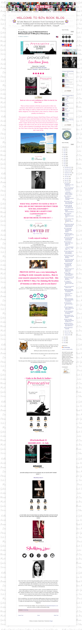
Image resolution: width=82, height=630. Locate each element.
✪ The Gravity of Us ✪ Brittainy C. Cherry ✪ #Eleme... (69, 278)
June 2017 (67, 178)
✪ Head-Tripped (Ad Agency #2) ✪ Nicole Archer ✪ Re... (69, 308)
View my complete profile (67, 349)
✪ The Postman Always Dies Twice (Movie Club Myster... (68, 243)
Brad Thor (66, 100)
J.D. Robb (66, 115)
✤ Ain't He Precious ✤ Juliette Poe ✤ (69, 287)
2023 (64, 154)
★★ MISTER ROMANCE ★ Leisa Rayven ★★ (68, 185)
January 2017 (67, 334)
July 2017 (67, 176)
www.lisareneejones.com (52, 605)
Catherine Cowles (67, 110)
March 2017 (67, 331)
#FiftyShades (36, 11)
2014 (64, 340)
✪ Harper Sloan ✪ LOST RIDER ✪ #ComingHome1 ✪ (68, 206)
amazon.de (42, 11)
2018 (64, 163)
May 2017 (67, 180)
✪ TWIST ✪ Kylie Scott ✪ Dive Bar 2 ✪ (68, 304)
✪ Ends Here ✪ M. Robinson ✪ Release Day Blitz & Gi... (69, 320)
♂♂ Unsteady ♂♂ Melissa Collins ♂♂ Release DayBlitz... (68, 193)
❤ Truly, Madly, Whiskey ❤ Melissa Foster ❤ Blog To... (68, 274)
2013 (64, 342)
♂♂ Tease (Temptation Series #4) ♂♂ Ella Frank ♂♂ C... (69, 248)
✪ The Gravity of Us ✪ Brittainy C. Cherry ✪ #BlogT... (69, 256)
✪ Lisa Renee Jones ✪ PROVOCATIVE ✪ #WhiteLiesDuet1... (69, 225)
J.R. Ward (66, 105)
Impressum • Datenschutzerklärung (59, 11)
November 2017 (68, 169)
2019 (64, 162)
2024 (64, 152)
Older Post (56, 615)
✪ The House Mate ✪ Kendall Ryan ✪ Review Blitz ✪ (68, 239)
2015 (64, 338)
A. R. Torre (66, 120)
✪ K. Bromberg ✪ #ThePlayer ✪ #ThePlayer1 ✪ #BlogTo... (68, 230)
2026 (64, 149)
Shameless (35, 69)
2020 (64, 160)
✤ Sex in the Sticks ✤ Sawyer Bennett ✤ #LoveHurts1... (68, 189)
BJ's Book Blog (66, 347)
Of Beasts (67, 79)
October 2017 (67, 171)
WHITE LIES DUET (42, 67)
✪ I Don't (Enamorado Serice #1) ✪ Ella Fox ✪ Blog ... (68, 312)
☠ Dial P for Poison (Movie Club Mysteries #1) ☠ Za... (68, 295)
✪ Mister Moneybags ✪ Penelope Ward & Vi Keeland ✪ (68, 300)
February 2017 (68, 332)
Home (8, 11)
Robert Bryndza (67, 86)
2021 (64, 158)
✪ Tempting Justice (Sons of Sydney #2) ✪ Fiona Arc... (69, 234)
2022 (64, 156)
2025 (64, 150)
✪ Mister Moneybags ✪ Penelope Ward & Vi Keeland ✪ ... (68, 290)
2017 (64, 165)
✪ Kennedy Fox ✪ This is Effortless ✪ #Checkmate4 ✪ (68, 202)
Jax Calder (66, 76)
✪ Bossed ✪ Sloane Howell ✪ (68, 328)
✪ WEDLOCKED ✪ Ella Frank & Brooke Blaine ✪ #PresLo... (68, 324)
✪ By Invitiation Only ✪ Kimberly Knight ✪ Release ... (69, 316)
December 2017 (68, 167)
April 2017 (67, 182)
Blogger (51, 621)
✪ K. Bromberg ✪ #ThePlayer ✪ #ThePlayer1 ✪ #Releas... (68, 265)
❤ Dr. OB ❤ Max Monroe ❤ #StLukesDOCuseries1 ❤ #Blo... (69, 198)
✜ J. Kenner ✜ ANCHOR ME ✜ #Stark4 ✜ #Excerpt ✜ (68, 283)
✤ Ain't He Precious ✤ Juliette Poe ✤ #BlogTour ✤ (69, 270)
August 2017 (67, 174)
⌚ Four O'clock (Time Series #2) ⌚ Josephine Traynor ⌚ (69, 220)
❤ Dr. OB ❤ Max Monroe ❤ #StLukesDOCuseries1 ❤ (69, 215)
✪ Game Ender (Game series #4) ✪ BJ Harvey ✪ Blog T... (69, 252)
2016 (64, 337)
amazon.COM (48, 11)
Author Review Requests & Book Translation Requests (21, 11)
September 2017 (68, 172)
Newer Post (20, 615)
